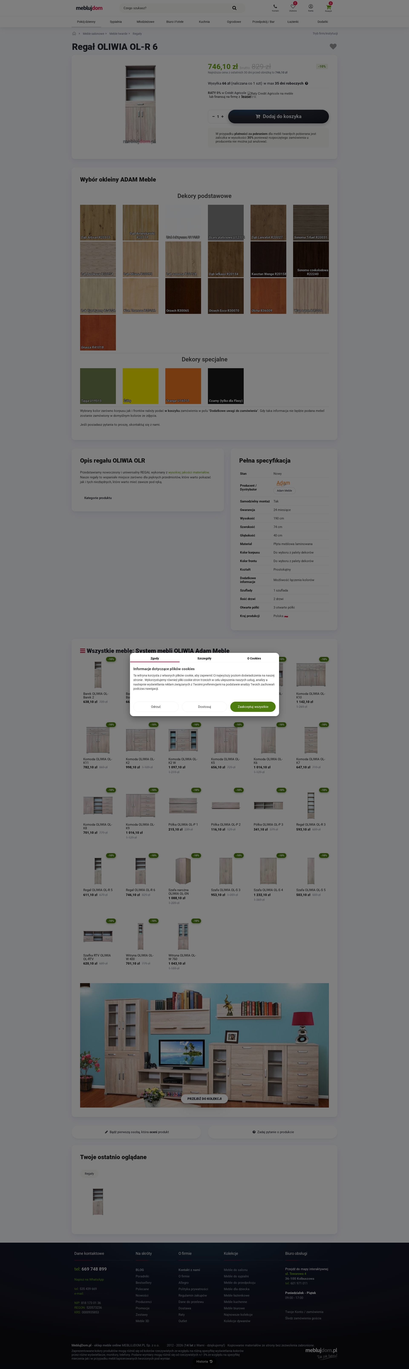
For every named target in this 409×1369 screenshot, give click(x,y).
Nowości (142, 1295)
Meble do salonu (236, 1270)
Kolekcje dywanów (237, 1321)
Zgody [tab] (155, 658)
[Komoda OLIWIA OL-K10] (311, 675)
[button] (275, 8)
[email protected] (97, 1293)
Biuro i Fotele (174, 21)
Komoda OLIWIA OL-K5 (225, 761)
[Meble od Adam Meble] (301, 484)
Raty (182, 1315)
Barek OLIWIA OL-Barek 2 (95, 695)
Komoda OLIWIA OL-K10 (310, 695)
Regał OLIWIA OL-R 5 (97, 890)
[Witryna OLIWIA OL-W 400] (140, 936)
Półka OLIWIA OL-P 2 (226, 825)
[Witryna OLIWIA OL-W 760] (183, 936)
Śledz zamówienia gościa (303, 1318)
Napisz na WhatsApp (89, 1279)
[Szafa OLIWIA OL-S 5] (311, 871)
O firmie (184, 1276)
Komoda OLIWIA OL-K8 (97, 826)
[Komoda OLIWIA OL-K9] (140, 805)
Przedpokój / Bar (263, 21)
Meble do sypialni (236, 1276)
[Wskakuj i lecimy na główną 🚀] (75, 33)
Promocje (143, 1308)
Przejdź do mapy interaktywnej (306, 1269)
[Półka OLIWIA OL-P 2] (226, 805)
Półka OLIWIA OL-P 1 (183, 825)
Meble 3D (142, 1321)
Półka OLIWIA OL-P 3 (268, 825)
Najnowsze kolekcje (238, 1315)
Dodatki (323, 21)
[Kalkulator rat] (270, 93)
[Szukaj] (234, 8)
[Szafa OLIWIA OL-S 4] (268, 871)
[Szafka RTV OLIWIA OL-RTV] (98, 936)
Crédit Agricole (235, 93)
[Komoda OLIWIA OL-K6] (268, 740)
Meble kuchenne (235, 1302)
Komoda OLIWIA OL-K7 (310, 761)
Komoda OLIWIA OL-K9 (140, 826)
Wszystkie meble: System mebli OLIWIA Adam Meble (158, 650)
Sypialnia (116, 21)
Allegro (184, 1283)
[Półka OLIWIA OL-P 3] (268, 805)
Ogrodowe (234, 21)
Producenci (144, 1302)
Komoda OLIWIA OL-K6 (268, 761)
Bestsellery (143, 1283)
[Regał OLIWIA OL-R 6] (140, 871)
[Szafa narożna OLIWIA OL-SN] (183, 871)
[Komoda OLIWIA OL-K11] (98, 740)
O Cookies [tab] (254, 658)
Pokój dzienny (86, 21)
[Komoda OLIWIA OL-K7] (311, 740)
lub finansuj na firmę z (225, 97)
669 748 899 (94, 1269)
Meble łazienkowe (236, 1295)
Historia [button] (202, 1361)
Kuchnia (204, 21)
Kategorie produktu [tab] (98, 498)
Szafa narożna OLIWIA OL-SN (178, 891)
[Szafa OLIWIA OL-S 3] (226, 871)
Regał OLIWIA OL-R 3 (310, 825)
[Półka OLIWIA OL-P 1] (183, 805)
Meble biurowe (234, 1308)
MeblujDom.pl (81, 1345)
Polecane (142, 1289)
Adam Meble (284, 490)
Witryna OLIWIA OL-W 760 (182, 957)
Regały (89, 1173)
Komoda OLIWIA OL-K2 (140, 761)
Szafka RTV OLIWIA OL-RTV (97, 957)
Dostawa (185, 1308)
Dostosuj (204, 707)
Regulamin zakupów (193, 1295)
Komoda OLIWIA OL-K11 (97, 761)
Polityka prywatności (193, 1289)
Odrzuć (156, 707)
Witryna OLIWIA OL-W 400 (139, 957)
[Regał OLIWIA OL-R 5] (98, 871)
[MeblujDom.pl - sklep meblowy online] (89, 8)
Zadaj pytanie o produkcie (275, 1132)
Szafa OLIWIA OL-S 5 (310, 890)
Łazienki (293, 21)
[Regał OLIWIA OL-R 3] (311, 805)
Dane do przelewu (191, 1302)
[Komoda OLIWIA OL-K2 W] (183, 740)
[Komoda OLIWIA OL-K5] (226, 740)
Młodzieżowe (145, 21)
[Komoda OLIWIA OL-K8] (98, 805)
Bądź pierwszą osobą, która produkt (139, 1132)
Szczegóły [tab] (204, 658)
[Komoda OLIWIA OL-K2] (140, 740)
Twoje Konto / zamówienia (304, 1312)
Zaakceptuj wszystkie (253, 707)
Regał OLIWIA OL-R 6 (140, 890)
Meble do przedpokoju (239, 1283)
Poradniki (142, 1276)
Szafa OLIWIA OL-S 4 (268, 890)
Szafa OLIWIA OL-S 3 (225, 890)
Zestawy (142, 1315)
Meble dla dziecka (236, 1289)
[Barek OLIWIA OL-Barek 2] (98, 675)
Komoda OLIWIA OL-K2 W (182, 761)
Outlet (183, 1321)
